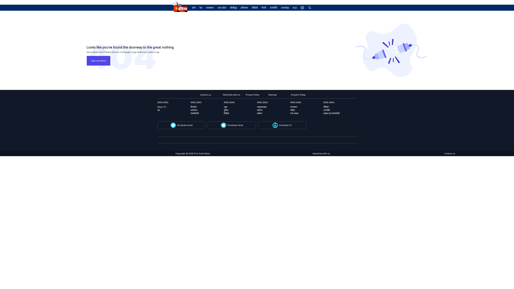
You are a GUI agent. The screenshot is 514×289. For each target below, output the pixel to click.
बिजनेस (194, 106)
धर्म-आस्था (294, 113)
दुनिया (226, 110)
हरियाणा (244, 7)
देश (200, 7)
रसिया (292, 110)
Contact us (205, 94)
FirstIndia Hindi (185, 125)
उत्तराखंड (285, 7)
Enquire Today (298, 94)
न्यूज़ (225, 106)
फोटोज (259, 110)
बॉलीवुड (233, 7)
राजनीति (273, 7)
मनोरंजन (194, 110)
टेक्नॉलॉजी (195, 113)
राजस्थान (210, 7)
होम (194, 7)
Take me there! (98, 60)
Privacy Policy (252, 94)
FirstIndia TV (285, 125)
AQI (295, 7)
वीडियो (255, 7)
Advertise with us (231, 94)
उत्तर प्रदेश (222, 7)
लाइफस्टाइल (262, 106)
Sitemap (272, 94)
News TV (161, 106)
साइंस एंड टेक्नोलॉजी (331, 113)
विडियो (226, 113)
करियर (259, 113)
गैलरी (264, 7)
